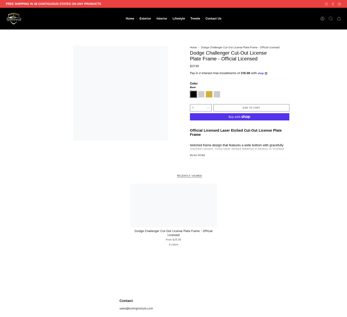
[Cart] (339, 19)
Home (193, 47)
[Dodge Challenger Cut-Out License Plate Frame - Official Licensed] (173, 205)
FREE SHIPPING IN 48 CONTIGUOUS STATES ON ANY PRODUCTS (53, 4)
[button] (145, 18)
